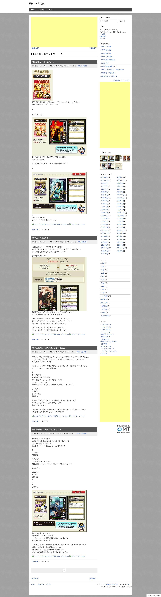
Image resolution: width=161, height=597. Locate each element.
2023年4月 (120, 224)
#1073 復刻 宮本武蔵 (108, 60)
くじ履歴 (84, 66)
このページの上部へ (154, 595)
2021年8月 (104, 254)
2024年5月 (104, 207)
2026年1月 (120, 177)
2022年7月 (120, 236)
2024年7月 (104, 204)
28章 (102, 273)
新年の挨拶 (104, 63)
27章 (102, 276)
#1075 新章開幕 (106, 53)
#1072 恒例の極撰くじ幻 (109, 66)
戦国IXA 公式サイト (107, 334)
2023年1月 (120, 227)
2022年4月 (104, 242)
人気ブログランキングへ (109, 351)
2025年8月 (120, 183)
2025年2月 (120, 192)
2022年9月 (120, 233)
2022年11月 (121, 230)
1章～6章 (102, 36)
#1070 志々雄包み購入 (108, 73)
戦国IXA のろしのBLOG (109, 341)
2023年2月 (104, 227)
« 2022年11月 (35, 48)
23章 (102, 293)
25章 (102, 283)
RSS (50, 9)
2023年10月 (121, 215)
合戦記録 (104, 309)
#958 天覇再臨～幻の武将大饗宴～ (45, 430)
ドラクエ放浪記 (106, 329)
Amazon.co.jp (105, 332)
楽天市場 (104, 344)
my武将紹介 (105, 316)
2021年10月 (105, 251)
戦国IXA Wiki (105, 337)
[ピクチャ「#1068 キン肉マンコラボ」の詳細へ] (118, 163)
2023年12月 (121, 213)
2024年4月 (120, 207)
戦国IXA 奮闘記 (36, 3)
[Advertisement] (64, 32)
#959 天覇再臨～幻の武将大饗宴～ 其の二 (48, 348)
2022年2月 (104, 245)
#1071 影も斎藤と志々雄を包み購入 (112, 69)
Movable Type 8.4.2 (111, 584)
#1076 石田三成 (106, 50)
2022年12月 (105, 230)
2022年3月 (120, 242)
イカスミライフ (106, 327)
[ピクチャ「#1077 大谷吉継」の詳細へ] (103, 155)
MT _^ (130, 584)
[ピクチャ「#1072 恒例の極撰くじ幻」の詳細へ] (103, 163)
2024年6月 (120, 204)
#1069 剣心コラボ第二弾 (109, 76)
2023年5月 (104, 224)
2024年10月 (121, 198)
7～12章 (102, 34)
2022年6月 (104, 239)
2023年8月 (120, 218)
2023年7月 (104, 221)
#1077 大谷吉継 (106, 46)
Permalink (35, 229)
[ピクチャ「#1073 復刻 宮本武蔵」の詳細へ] (126, 155)
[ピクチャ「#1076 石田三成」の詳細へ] (111, 155)
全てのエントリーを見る (121, 80)
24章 (78, 66)
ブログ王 (104, 353)
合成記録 (84, 242)
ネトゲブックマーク (107, 349)
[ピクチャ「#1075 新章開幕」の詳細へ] (118, 155)
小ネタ (103, 312)
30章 (102, 266)
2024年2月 (120, 210)
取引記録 (104, 302)
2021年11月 (121, 248)
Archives (42, 9)
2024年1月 (104, 213)
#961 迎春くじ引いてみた (42, 62)
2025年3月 (104, 192)
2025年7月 (104, 186)
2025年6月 (120, 186)
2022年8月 (104, 236)
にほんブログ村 (106, 346)
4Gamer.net (105, 339)
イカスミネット (106, 325)
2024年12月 (121, 195)
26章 (102, 280)
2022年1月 (120, 245)
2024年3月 (104, 210)
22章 (102, 289)
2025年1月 (104, 195)
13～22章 (103, 38)
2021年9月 (120, 251)
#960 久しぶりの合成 (40, 238)
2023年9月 (104, 218)
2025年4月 (120, 189)
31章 (102, 263)
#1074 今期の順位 (107, 56)
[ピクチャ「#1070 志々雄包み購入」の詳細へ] (111, 163)
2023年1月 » (93, 48)
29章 (102, 270)
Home (33, 9)
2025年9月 (104, 183)
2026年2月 (104, 177)
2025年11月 (121, 180)
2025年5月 (104, 189)
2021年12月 (105, 248)
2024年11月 (105, 198)
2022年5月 (120, 239)
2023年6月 (120, 221)
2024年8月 (120, 201)
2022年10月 (105, 233)
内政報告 (104, 299)
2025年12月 (105, 180)
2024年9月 (104, 201)
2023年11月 (105, 215)
